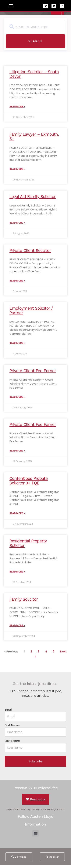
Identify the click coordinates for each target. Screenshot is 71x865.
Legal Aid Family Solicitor (32, 196)
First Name (12, 725)
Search (35, 41)
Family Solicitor (23, 599)
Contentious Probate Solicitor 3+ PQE (28, 480)
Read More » (17, 106)
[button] (11, 5)
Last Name (12, 741)
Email (8, 710)
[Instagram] (62, 6)
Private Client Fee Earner (32, 370)
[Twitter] (45, 6)
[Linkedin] (53, 6)
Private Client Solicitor (30, 250)
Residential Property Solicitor (28, 543)
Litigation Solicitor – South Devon (34, 74)
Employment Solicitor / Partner (31, 310)
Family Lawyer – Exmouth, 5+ (34, 136)
